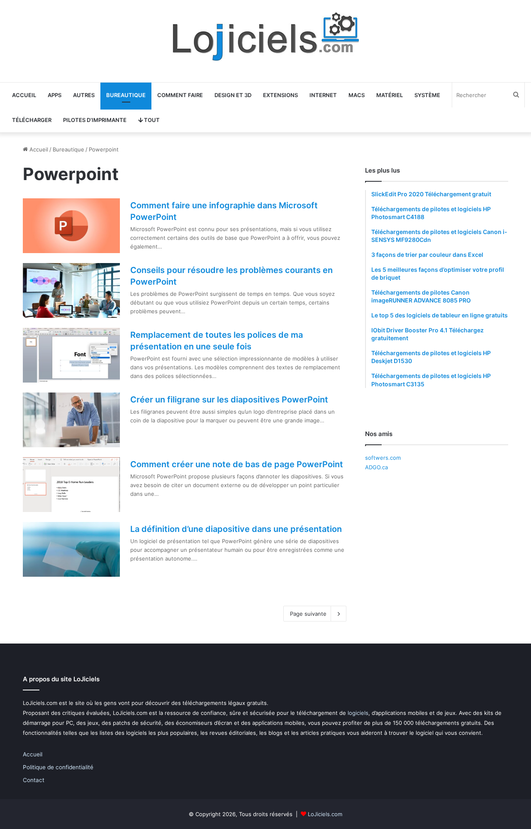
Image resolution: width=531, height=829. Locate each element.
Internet (323, 95)
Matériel (389, 95)
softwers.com (383, 457)
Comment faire (180, 95)
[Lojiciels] (265, 36)
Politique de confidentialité (58, 767)
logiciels (358, 713)
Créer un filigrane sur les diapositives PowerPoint (229, 400)
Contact (33, 780)
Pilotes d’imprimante (95, 120)
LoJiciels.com (325, 814)
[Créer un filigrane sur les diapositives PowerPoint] (71, 420)
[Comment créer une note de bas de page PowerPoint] (71, 484)
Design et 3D (232, 95)
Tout (151, 120)
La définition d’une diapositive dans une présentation (236, 529)
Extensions (280, 95)
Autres (84, 95)
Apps (54, 95)
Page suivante (308, 613)
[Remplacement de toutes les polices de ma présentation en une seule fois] (71, 355)
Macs (356, 95)
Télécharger (31, 120)
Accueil (24, 95)
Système (427, 95)
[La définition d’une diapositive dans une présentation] (71, 549)
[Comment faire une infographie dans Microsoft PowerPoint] (71, 225)
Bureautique (126, 95)
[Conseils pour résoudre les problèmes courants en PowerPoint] (71, 290)
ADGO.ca (376, 467)
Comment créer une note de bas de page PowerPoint (236, 464)
